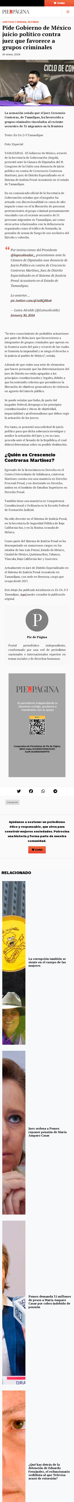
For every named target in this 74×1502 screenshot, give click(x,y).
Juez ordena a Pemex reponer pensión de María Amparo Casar (47, 1131)
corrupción (12, 802)
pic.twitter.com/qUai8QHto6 (31, 300)
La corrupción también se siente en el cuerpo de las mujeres (47, 962)
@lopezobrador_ (23, 255)
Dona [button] (61, 3)
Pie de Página (37, 637)
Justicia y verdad (14, 22)
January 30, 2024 (23, 315)
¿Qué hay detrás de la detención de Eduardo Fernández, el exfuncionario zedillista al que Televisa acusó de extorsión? (49, 1471)
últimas (33, 22)
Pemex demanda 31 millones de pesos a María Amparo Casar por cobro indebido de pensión (49, 1301)
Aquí (23, 594)
